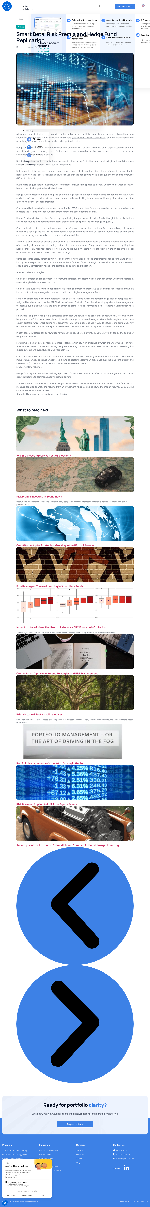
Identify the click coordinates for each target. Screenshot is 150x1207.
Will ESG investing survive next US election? (43, 455)
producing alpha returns (28, 366)
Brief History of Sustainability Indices (39, 714)
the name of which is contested (89, 137)
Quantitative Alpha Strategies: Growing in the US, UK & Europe (55, 545)
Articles (21, 27)
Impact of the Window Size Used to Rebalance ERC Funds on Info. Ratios (61, 627)
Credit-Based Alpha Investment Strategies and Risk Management (57, 673)
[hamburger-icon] (101, 6)
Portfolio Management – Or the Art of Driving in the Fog (50, 763)
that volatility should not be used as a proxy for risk (41, 394)
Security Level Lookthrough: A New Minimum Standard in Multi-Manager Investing (67, 845)
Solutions (29, 9)
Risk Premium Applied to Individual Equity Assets (46, 804)
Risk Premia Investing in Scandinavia (39, 496)
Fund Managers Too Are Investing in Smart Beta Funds (49, 586)
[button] (75, 906)
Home (27, 6)
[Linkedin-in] (126, 1168)
